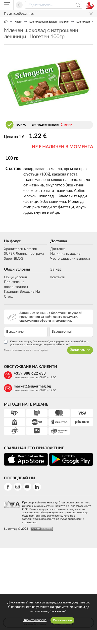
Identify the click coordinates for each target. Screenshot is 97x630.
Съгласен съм (62, 620)
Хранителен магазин (20, 249)
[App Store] (26, 459)
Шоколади (83, 21)
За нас (55, 269)
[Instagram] (18, 487)
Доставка (58, 241)
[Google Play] (71, 459)
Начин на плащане (65, 253)
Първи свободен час (19, 13)
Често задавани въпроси (70, 258)
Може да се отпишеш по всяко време (26, 350)
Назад (19, 4)
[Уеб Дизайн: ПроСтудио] (40, 529)
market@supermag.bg (32, 386)
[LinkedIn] (37, 487)
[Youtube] (27, 487)
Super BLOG (13, 258)
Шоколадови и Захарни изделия (49, 21)
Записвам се (80, 350)
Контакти (57, 277)
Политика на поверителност (16, 284)
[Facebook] (8, 487)
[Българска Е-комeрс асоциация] (12, 511)
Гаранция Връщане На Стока (22, 294)
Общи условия (17, 269)
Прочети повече (35, 620)
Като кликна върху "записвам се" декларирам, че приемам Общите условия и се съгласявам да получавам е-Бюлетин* (49, 343)
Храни (18, 21)
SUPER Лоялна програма (24, 253)
